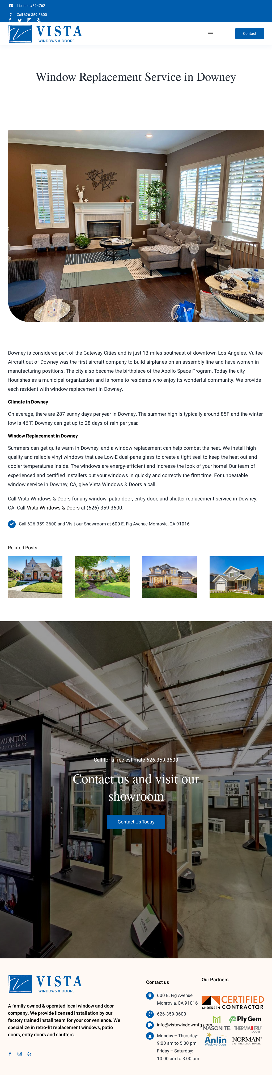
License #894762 (31, 6)
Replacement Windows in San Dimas (237, 564)
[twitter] (20, 20)
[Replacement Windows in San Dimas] (237, 577)
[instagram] (29, 20)
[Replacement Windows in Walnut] (35, 577)
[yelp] (39, 20)
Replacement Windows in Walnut (35, 564)
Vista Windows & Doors (53, 508)
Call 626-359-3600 (32, 15)
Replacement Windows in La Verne (170, 564)
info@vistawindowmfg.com (184, 1025)
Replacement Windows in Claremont (102, 564)
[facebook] (10, 20)
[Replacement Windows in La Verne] (169, 577)
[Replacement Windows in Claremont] (102, 577)
